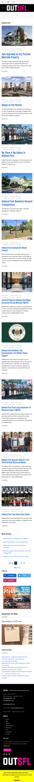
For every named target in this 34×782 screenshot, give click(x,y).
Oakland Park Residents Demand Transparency (17, 203)
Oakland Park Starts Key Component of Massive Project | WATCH (16, 408)
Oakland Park (18, 49)
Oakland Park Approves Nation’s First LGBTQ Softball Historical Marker (15, 461)
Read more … (5, 71)
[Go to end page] (24, 563)
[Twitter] (8, 2)
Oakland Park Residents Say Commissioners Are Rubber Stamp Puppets (14, 353)
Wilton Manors (10, 725)
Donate (8, 734)
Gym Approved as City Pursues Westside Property (16, 55)
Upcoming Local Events (12, 621)
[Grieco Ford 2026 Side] (17, 597)
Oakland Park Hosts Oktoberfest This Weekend (15, 538)
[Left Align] (32, 771)
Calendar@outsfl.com (9, 704)
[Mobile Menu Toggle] (3, 8)
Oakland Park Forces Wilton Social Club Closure (16, 556)
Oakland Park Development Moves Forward (14, 249)
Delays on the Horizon (12, 105)
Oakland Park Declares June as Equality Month (15, 542)
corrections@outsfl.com (17, 708)
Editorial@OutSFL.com (9, 698)
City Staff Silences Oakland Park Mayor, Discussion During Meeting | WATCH (16, 301)
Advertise (8, 727)
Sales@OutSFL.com (8, 700)
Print (7, 730)
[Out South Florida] (17, 8)
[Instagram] (13, 2)
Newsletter (9, 732)
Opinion (8, 723)
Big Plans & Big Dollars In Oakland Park (13, 154)
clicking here (6, 746)
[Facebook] (3, 2)
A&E (7, 721)
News (7, 719)
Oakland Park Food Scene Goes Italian (16, 514)
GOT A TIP (7, 750)
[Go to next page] (21, 563)
